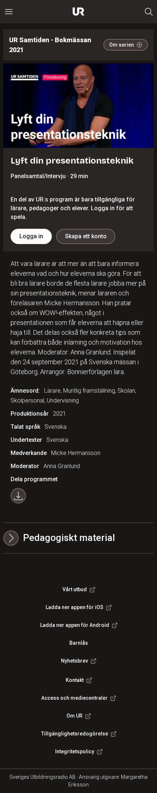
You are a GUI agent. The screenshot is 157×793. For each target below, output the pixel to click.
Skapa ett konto (86, 236)
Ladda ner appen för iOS (74, 607)
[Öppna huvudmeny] (8, 11)
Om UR (74, 716)
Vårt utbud (74, 589)
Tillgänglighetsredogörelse (74, 734)
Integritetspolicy (74, 751)
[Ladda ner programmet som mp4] (18, 495)
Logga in (31, 236)
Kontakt (75, 680)
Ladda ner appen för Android (74, 625)
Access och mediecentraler (74, 698)
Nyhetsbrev (74, 661)
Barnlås (78, 643)
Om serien (121, 45)
